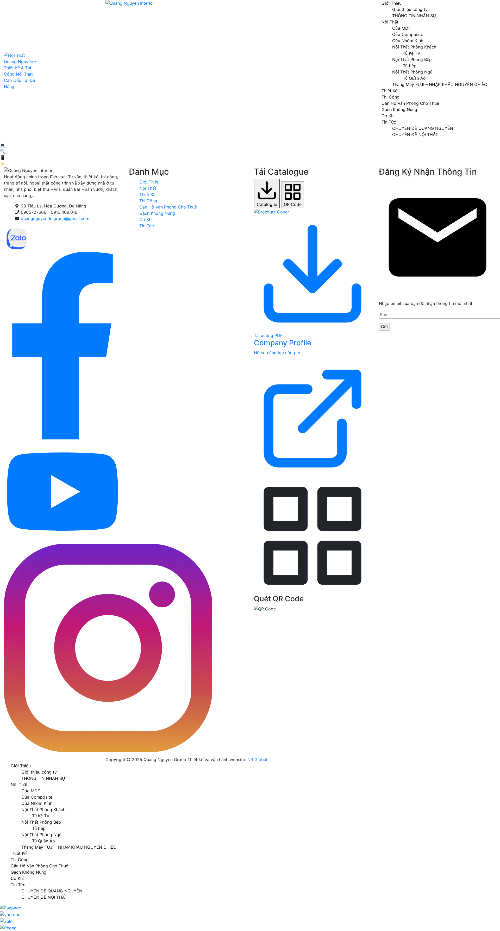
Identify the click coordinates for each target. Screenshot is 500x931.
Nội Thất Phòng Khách (414, 47)
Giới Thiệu (149, 182)
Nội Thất (390, 21)
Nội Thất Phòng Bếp (412, 59)
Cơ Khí (388, 115)
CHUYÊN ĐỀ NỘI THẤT (415, 134)
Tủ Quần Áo (414, 78)
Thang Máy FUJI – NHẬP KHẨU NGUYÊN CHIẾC (439, 84)
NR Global (257, 759)
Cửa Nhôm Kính (407, 40)
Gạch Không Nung (399, 109)
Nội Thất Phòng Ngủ (412, 72)
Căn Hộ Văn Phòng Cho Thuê (410, 103)
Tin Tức (389, 122)
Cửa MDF (401, 28)
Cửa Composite (407, 34)
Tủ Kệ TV (411, 53)
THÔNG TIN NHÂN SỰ (414, 15)
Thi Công (390, 97)
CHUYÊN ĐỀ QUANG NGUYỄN (422, 128)
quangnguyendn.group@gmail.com (55, 218)
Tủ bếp (409, 65)
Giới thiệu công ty (410, 9)
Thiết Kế (389, 90)
